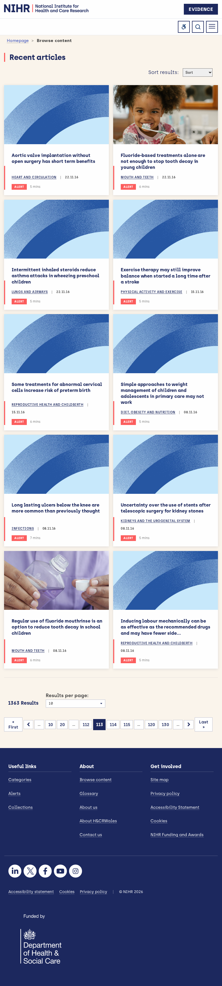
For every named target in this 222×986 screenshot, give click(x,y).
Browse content (96, 779)
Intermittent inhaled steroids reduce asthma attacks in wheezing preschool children (55, 275)
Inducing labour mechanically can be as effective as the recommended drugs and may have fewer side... (165, 627)
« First (13, 724)
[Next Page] (189, 724)
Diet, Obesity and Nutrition (148, 412)
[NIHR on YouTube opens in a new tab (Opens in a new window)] (60, 871)
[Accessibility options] (184, 27)
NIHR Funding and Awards (177, 834)
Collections (20, 807)
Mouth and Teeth (137, 177)
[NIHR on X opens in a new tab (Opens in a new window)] (30, 871)
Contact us (91, 834)
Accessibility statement (31, 892)
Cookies (159, 821)
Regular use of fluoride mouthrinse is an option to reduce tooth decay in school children (57, 627)
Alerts (14, 793)
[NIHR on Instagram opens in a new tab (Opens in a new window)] (75, 871)
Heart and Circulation (34, 177)
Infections (23, 528)
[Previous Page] (28, 724)
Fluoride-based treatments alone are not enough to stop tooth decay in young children (163, 161)
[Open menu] (212, 27)
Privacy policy (165, 793)
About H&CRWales (98, 821)
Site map (160, 779)
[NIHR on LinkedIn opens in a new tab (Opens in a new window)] (14, 871)
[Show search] (198, 27)
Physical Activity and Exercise (151, 292)
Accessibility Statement (175, 807)
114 (113, 724)
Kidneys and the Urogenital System (155, 521)
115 (126, 724)
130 (165, 724)
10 (50, 724)
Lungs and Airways (30, 292)
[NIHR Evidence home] (46, 8)
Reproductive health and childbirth (47, 405)
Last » (203, 724)
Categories (19, 779)
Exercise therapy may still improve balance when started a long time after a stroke (165, 275)
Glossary (89, 793)
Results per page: (67, 695)
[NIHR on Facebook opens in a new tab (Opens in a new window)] (45, 871)
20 (62, 724)
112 (86, 724)
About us (88, 807)
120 (151, 724)
